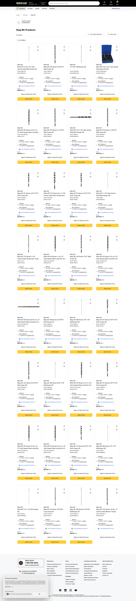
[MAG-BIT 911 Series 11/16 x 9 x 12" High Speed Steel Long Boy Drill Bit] (28, 137)
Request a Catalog (70, 579)
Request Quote (116, 8)
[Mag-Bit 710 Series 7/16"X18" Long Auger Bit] (54, 517)
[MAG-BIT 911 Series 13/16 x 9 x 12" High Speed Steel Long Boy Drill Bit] (28, 453)
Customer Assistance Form (54, 564)
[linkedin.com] (65, 590)
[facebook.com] (60, 590)
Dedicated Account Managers (91, 564)
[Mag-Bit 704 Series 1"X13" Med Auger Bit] (81, 264)
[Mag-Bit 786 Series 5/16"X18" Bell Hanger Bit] (54, 327)
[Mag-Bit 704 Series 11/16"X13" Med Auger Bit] (54, 74)
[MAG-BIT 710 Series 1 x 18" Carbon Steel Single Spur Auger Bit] (28, 264)
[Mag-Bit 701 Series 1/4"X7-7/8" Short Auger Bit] (28, 201)
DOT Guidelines (51, 571)
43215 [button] (31, 78)
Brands (37, 8)
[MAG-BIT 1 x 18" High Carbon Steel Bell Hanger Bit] (107, 201)
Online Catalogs (69, 581)
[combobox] (71, 3)
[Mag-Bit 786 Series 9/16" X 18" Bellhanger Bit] (54, 390)
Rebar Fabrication (88, 566)
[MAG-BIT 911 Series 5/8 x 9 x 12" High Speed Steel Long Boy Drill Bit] (54, 453)
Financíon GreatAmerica (71, 573)
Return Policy (50, 568)
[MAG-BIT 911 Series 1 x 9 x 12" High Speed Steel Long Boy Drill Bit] (54, 264)
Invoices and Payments (71, 564)
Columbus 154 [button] (30, 82)
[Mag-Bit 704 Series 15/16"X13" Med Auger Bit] (28, 390)
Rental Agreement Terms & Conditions (74, 596)
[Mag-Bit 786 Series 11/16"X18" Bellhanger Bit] (81, 517)
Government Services (89, 580)
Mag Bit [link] (33, 15)
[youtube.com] (76, 590)
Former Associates (107, 573)
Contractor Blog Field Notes (54, 575)
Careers (104, 566)
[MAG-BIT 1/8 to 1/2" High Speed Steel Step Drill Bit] (107, 74)
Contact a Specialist (52, 566)
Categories (22, 8)
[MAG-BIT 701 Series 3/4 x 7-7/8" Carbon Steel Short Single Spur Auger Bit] (54, 201)
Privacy (96, 596)
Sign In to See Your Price (28, 94)
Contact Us (105, 575)
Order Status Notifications (72, 568)
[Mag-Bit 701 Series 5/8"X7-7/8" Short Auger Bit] (107, 327)
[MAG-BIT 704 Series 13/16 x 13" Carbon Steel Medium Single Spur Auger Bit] (107, 517)
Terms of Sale (62, 596)
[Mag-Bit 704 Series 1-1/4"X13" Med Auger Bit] (54, 137)
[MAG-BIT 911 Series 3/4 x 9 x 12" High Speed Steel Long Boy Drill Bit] (81, 390)
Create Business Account (72, 571)
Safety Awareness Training (91, 577)
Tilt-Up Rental (87, 568)
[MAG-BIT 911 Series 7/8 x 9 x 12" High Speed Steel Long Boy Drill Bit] (107, 264)
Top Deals (29, 8)
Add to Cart (28, 99)
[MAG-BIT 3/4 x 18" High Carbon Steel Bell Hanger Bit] (81, 137)
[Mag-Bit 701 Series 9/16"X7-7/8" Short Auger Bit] (81, 453)
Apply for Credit (88, 575)
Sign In (104, 4)
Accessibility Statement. (106, 596)
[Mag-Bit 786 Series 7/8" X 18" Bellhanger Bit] (81, 327)
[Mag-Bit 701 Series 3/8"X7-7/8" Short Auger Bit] (107, 390)
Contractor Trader (70, 584)
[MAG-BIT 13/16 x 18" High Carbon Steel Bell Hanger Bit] (28, 74)
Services (44, 8)
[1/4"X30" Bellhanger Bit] (81, 74)
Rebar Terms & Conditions (89, 596)
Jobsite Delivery (88, 573)
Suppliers (104, 571)
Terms (57, 596)
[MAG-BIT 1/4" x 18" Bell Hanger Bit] (28, 517)
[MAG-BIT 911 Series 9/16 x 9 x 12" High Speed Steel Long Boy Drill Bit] (28, 327)
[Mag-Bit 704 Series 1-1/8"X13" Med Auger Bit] (107, 137)
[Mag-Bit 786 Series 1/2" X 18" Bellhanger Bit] (107, 453)
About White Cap (106, 564)
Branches (52, 8)
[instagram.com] (70, 590)
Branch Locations (70, 566)
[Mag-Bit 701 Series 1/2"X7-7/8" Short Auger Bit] (81, 201)
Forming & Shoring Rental (90, 571)
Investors (104, 568)
